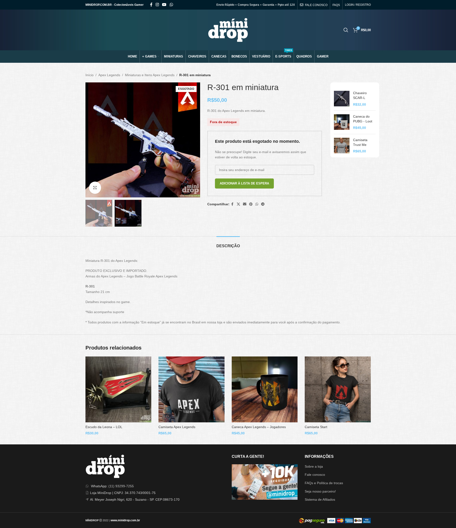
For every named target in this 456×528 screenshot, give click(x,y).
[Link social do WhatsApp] (171, 4)
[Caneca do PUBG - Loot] (341, 122)
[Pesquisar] (346, 30)
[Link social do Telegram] (263, 204)
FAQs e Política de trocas (324, 483)
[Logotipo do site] (228, 30)
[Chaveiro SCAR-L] (341, 99)
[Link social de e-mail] (245, 204)
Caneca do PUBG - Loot (362, 119)
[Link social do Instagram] (157, 4)
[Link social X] (238, 204)
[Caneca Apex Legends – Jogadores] (265, 389)
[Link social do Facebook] (151, 4)
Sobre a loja (314, 466)
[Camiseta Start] (338, 389)
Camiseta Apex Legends (176, 427)
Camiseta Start (316, 427)
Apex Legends (109, 75)
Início (89, 75)
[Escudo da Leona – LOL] (118, 389)
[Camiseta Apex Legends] (191, 389)
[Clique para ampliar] (95, 188)
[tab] (228, 243)
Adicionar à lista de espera (244, 183)
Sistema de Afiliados (320, 499)
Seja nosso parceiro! (320, 491)
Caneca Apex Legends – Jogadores (259, 427)
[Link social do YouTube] (164, 4)
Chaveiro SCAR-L (360, 95)
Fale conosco (315, 474)
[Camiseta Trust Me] (341, 146)
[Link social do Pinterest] (251, 204)
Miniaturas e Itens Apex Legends (150, 75)
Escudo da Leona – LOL (103, 427)
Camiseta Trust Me (360, 142)
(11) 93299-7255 (121, 486)
